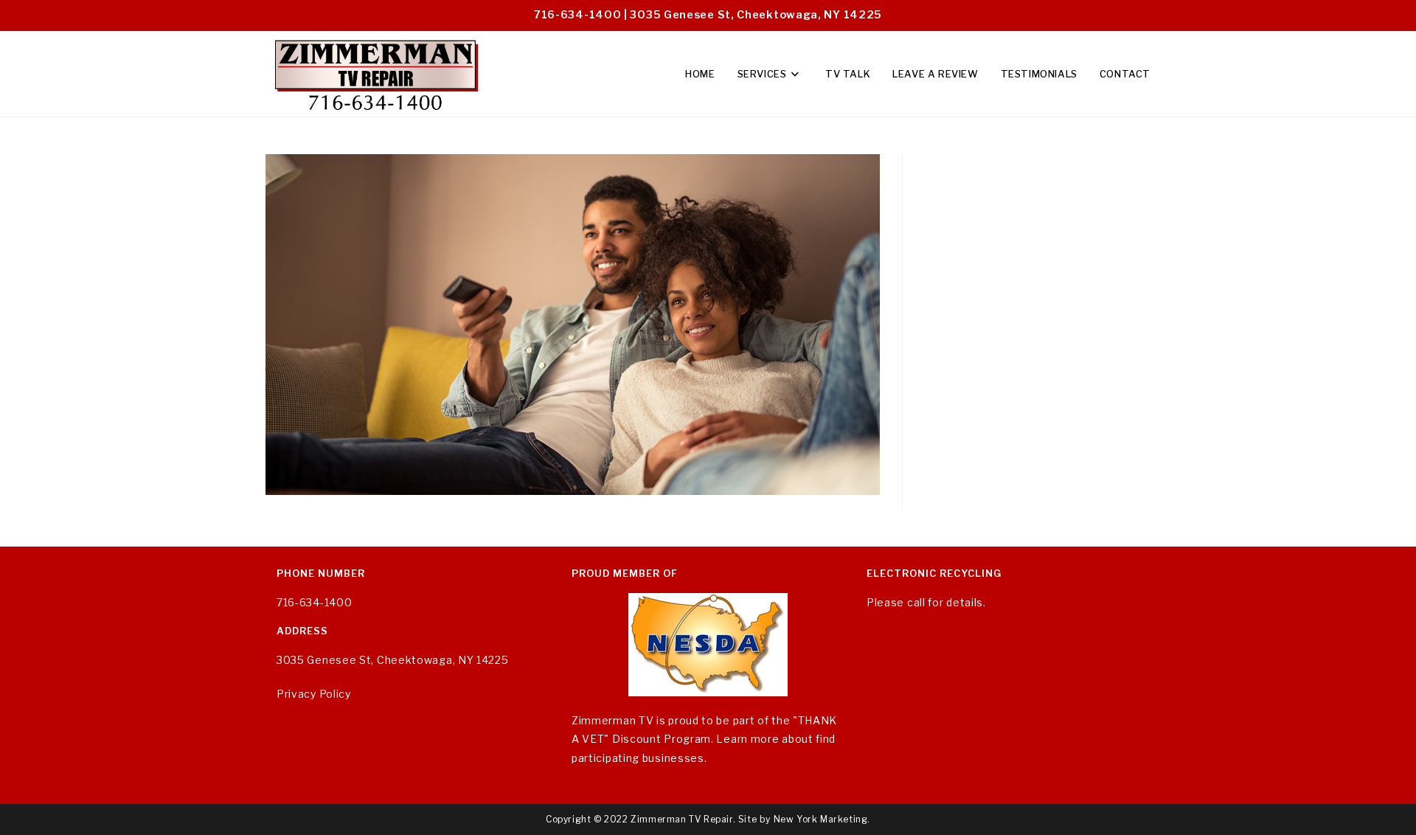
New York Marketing (821, 819)
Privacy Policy (314, 693)
